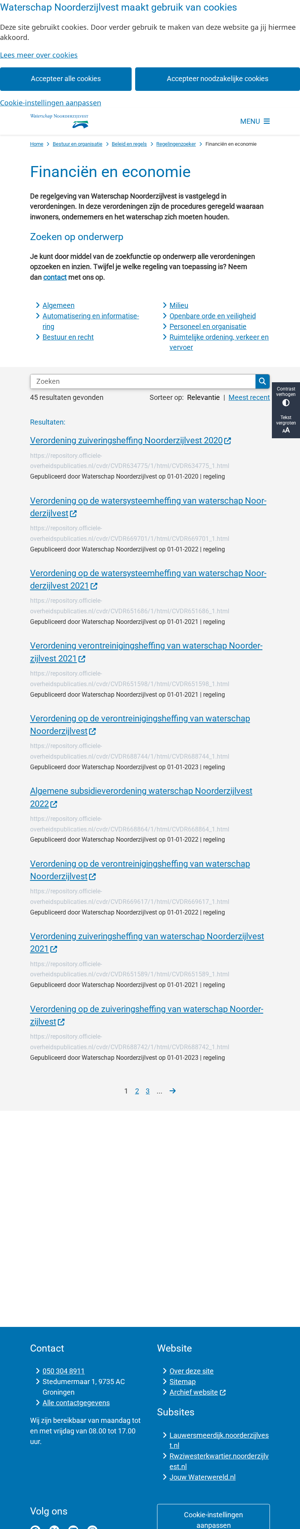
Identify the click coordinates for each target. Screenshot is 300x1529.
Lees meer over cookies (39, 55)
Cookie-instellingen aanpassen (50, 102)
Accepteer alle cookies (66, 78)
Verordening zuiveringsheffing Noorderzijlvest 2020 (126, 440)
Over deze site (192, 1371)
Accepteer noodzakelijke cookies (217, 78)
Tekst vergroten (286, 420)
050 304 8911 (64, 1371)
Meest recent (249, 397)
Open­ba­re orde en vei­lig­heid (213, 316)
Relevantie (203, 397)
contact (55, 277)
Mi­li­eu (179, 305)
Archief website (194, 1392)
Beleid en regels (129, 144)
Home (36, 144)
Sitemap (183, 1381)
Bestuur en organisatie (77, 144)
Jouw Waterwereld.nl (203, 1477)
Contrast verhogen (286, 391)
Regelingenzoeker (176, 144)
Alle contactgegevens (76, 1403)
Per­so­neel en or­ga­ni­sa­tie (208, 326)
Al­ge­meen (59, 305)
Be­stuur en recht (68, 337)
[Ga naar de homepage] (59, 121)
